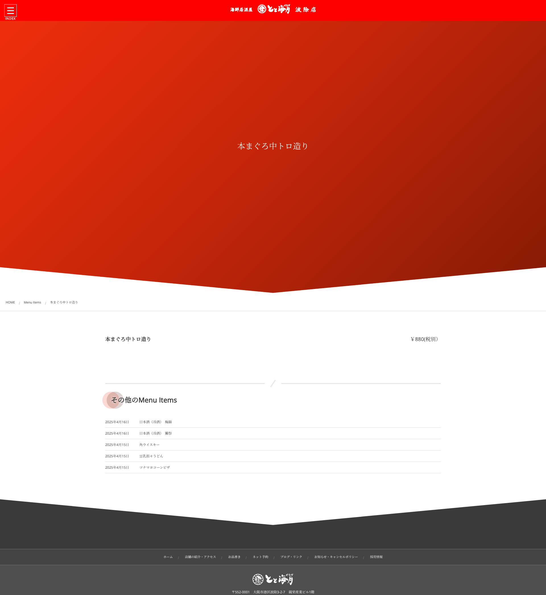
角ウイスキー (149, 444)
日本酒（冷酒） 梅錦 (155, 422)
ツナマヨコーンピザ (154, 467)
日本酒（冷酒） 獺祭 (155, 433)
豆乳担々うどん (151, 456)
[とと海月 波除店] (273, 9)
